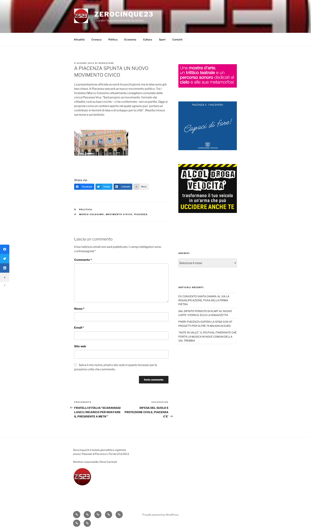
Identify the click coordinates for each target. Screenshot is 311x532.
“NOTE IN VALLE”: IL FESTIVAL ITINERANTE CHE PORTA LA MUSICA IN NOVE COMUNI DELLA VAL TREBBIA (207, 336)
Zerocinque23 (124, 14)
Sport (162, 39)
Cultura (147, 39)
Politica (113, 39)
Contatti (177, 39)
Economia (130, 39)
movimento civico (119, 214)
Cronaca (96, 39)
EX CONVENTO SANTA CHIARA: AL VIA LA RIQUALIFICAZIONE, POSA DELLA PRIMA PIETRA (203, 300)
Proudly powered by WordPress (160, 514)
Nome (79, 308)
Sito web (80, 346)
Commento (83, 260)
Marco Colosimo (91, 214)
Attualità (79, 39)
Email (79, 327)
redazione (106, 63)
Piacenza (141, 214)
